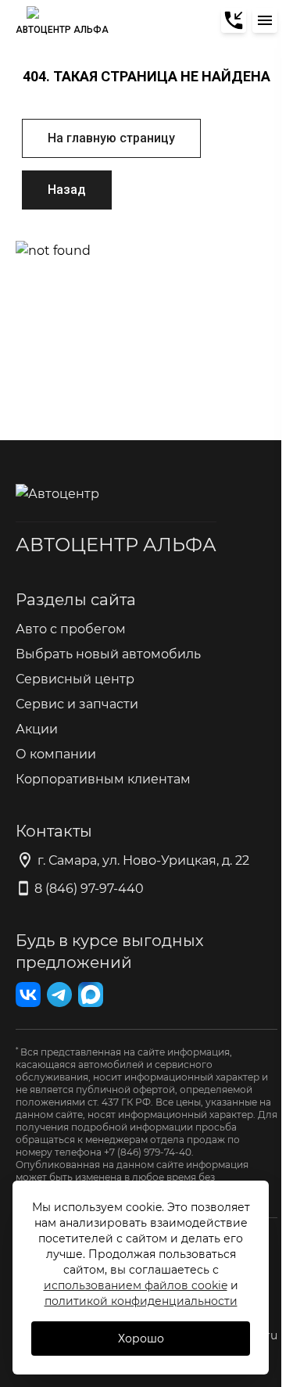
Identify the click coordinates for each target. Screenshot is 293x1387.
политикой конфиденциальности (141, 1300)
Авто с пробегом (71, 628)
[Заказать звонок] (233, 20)
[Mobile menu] (264, 20)
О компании (56, 753)
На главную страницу (111, 138)
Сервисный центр (75, 678)
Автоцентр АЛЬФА (116, 544)
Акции (37, 728)
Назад (67, 189)
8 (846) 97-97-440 (89, 888)
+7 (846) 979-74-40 (147, 1151)
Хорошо (141, 1338)
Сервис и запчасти (77, 703)
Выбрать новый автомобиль (108, 653)
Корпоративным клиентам (103, 778)
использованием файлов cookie (135, 1285)
